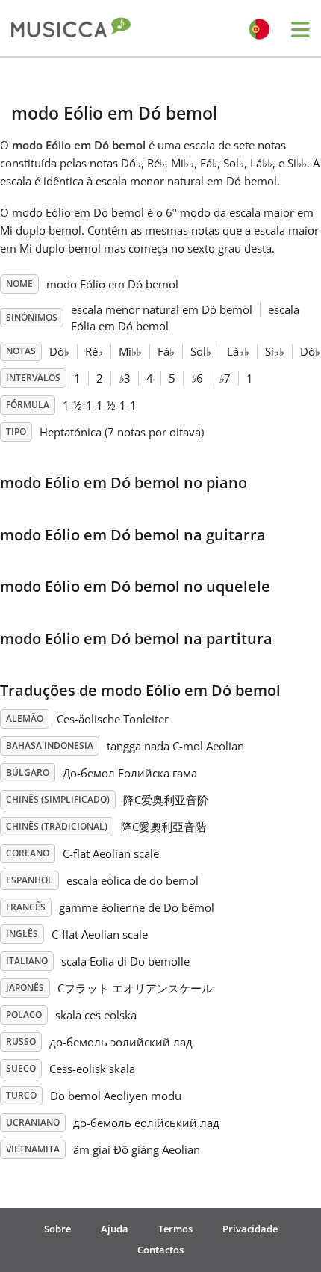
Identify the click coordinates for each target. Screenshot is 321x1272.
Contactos (160, 1249)
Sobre (57, 1228)
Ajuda (114, 1228)
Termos (175, 1228)
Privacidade (250, 1228)
